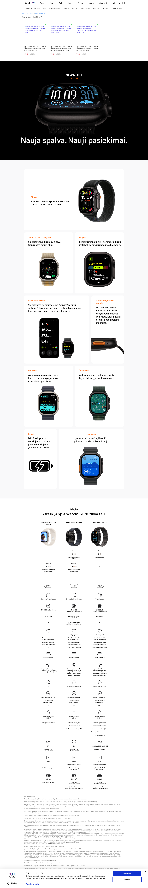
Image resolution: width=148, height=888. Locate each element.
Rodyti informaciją (32, 884)
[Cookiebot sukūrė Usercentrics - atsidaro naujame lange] (12, 884)
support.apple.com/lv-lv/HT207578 (54, 843)
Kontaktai (29, 8)
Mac (51, 3)
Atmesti (127, 879)
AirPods (80, 3)
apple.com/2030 (51, 860)
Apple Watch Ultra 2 (40, 13)
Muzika (91, 3)
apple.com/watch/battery (90, 802)
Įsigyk (48, 586)
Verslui (44, 8)
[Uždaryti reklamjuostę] (145, 871)
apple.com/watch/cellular (72, 842)
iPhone (42, 3)
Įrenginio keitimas (54, 8)
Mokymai (74, 8)
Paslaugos (66, 8)
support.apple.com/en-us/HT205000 (61, 836)
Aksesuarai (103, 3)
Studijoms (105, 8)
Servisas (37, 8)
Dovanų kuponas (85, 8)
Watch (70, 3)
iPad (60, 3)
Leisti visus (127, 873)
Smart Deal (96, 8)
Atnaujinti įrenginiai (116, 8)
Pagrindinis (25, 13)
